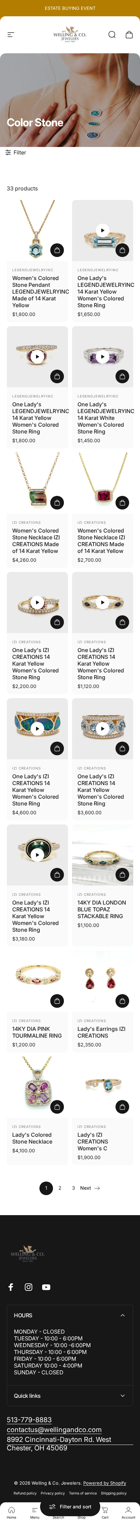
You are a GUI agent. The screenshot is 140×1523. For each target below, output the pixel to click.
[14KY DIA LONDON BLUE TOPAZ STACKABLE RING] (102, 855)
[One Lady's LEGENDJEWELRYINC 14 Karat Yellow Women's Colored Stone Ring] (102, 230)
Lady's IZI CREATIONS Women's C (92, 1141)
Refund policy (25, 1493)
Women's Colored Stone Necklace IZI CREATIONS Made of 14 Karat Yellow (36, 540)
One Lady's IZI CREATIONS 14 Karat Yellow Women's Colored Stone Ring (35, 664)
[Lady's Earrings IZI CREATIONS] (102, 981)
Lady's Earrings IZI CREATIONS (101, 1032)
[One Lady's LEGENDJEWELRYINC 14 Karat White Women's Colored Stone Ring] (102, 356)
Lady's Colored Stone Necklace (32, 1138)
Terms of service (83, 1493)
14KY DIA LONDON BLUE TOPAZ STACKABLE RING (101, 909)
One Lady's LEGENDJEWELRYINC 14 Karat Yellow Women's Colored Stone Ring (106, 292)
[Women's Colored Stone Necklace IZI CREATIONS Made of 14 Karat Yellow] (37, 483)
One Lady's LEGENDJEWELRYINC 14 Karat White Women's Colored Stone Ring (106, 418)
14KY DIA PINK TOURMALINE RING (37, 1032)
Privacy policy (53, 1493)
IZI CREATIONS (26, 522)
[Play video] (102, 230)
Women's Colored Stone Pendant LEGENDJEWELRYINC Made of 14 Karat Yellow (40, 292)
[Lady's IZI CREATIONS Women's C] (102, 1087)
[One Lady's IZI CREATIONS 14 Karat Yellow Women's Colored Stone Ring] (37, 602)
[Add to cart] (57, 250)
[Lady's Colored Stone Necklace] (37, 1087)
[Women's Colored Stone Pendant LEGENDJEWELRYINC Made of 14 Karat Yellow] (37, 230)
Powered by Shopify (104, 1483)
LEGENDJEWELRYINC (32, 270)
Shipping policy (114, 1493)
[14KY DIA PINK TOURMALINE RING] (37, 981)
